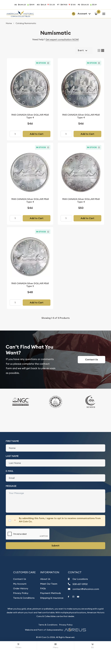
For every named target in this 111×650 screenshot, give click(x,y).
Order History (20, 588)
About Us (45, 578)
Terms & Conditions (24, 597)
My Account (19, 583)
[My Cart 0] (96, 14)
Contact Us (91, 359)
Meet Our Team (48, 583)
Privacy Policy (20, 593)
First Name (12, 441)
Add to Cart (36, 133)
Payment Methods (50, 593)
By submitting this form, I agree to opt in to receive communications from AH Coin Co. (60, 520)
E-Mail (9, 471)
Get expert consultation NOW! (62, 39)
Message (11, 486)
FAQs (43, 588)
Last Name (12, 456)
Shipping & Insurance (51, 597)
